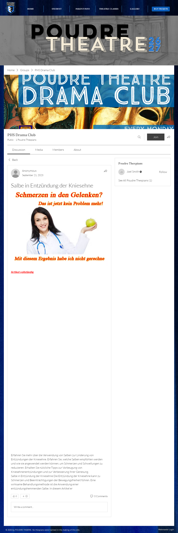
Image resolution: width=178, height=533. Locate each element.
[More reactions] (25, 496)
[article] (59, 341)
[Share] (105, 171)
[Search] (139, 137)
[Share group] (169, 137)
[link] (18, 149)
